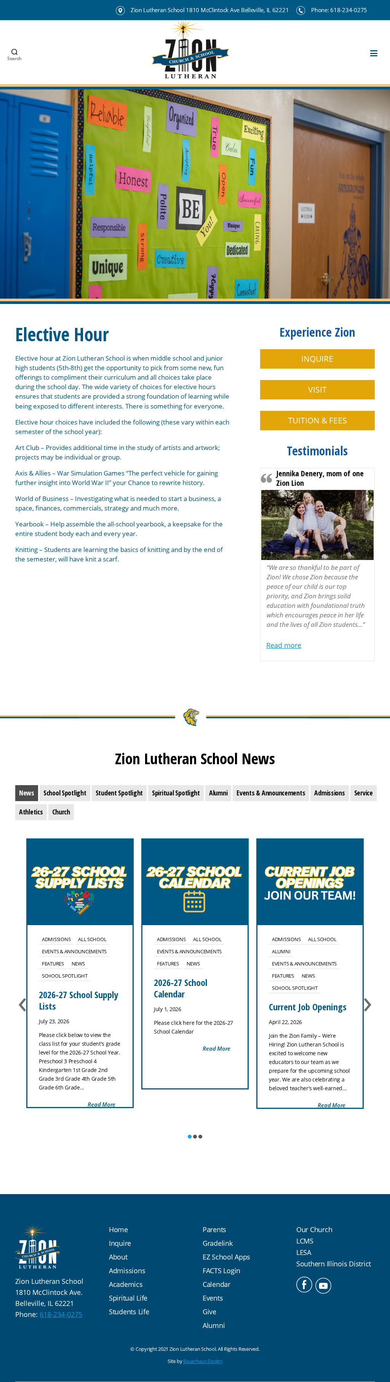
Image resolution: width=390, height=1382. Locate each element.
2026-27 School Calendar (180, 988)
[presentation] (26, 793)
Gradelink (218, 1243)
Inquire (120, 1243)
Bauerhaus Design (202, 1361)
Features (53, 963)
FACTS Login (221, 1270)
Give (209, 1311)
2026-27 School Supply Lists (78, 1000)
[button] (190, 1137)
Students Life (129, 1311)
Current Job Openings (308, 1006)
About (118, 1256)
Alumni (281, 951)
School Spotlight (65, 975)
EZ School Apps (226, 1256)
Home (118, 1229)
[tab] (26, 793)
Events (213, 1297)
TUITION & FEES (317, 420)
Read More (101, 1104)
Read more (283, 645)
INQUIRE (317, 358)
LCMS (304, 1240)
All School (92, 939)
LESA (303, 1252)
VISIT (317, 389)
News (78, 963)
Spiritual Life (128, 1297)
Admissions (56, 939)
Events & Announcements (74, 951)
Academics (126, 1284)
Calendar (216, 1284)
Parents (214, 1229)
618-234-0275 (61, 1314)
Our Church (314, 1229)
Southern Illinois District (333, 1263)
